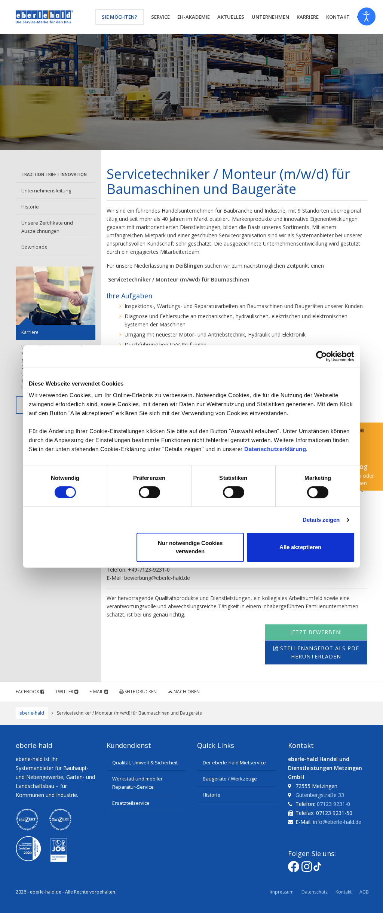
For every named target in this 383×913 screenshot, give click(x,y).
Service (160, 16)
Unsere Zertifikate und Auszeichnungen (47, 226)
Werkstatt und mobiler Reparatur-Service (137, 782)
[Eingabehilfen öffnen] (367, 16)
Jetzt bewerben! (316, 632)
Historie (30, 206)
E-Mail (96, 691)
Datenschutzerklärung (275, 449)
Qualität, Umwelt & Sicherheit (145, 762)
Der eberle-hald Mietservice (234, 762)
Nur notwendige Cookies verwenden (190, 547)
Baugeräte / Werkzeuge (230, 778)
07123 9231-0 (333, 803)
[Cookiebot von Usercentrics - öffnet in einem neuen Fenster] (321, 356)
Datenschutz (314, 892)
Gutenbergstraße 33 (319, 794)
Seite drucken (140, 691)
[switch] (149, 492)
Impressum (282, 892)
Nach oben (186, 691)
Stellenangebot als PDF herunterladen (318, 652)
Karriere (308, 16)
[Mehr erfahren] (55, 296)
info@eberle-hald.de (337, 821)
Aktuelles (230, 16)
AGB (364, 892)
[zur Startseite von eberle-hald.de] (44, 17)
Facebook (28, 691)
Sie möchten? (119, 16)
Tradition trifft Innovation (54, 174)
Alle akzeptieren (300, 547)
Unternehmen (270, 16)
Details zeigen (321, 520)
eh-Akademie (193, 16)
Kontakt (343, 892)
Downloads (34, 247)
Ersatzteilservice (131, 803)
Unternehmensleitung (46, 190)
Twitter (64, 691)
